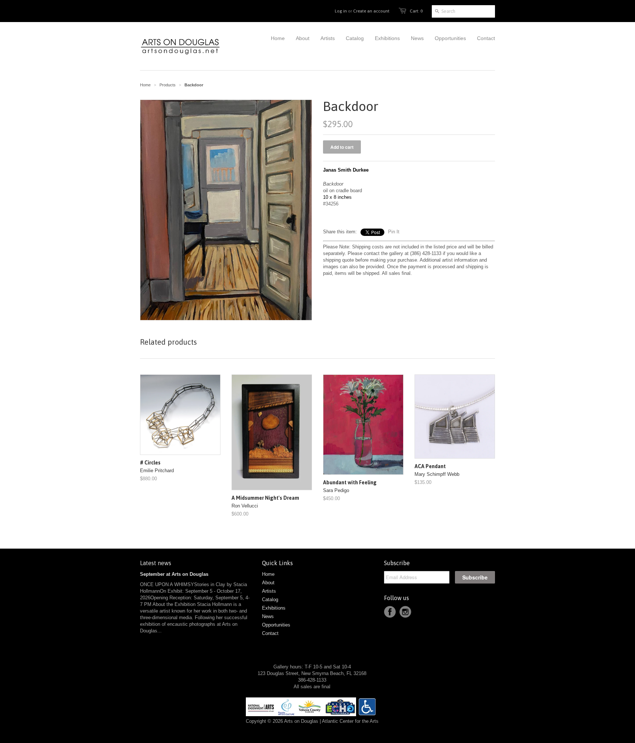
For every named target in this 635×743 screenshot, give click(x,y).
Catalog (270, 599)
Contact (270, 633)
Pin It (393, 231)
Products (167, 85)
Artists (269, 591)
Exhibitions (274, 608)
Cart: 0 (416, 11)
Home (268, 574)
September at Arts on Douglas (174, 574)
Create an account (371, 11)
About (268, 582)
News (268, 616)
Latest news (155, 563)
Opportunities (276, 625)
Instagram (405, 612)
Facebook (390, 612)
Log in (341, 11)
